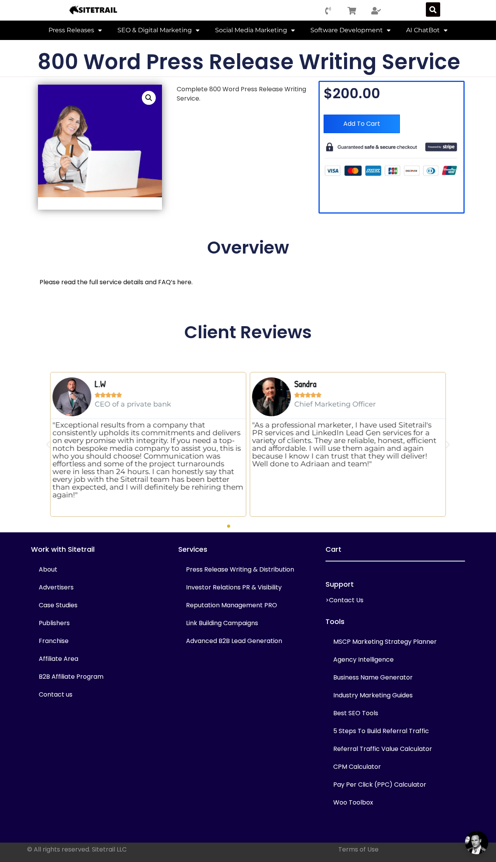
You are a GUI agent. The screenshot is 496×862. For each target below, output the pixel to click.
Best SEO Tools (355, 713)
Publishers (54, 623)
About (48, 569)
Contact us (55, 694)
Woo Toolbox (353, 802)
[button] (433, 9)
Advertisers (56, 587)
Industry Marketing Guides (373, 695)
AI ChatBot (423, 30)
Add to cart (361, 123)
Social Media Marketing (251, 30)
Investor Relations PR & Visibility (234, 587)
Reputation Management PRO (231, 605)
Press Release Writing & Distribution (240, 569)
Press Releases (71, 30)
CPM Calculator (357, 766)
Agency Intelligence (363, 659)
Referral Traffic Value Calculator (382, 748)
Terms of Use (358, 849)
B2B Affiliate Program (71, 676)
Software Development (346, 30)
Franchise (54, 640)
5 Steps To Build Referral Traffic (381, 730)
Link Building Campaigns (222, 623)
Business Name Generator (373, 677)
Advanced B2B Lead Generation (234, 640)
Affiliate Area (58, 658)
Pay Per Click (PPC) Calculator (379, 784)
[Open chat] (476, 842)
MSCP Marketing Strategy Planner (385, 641)
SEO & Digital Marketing (154, 30)
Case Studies (58, 605)
